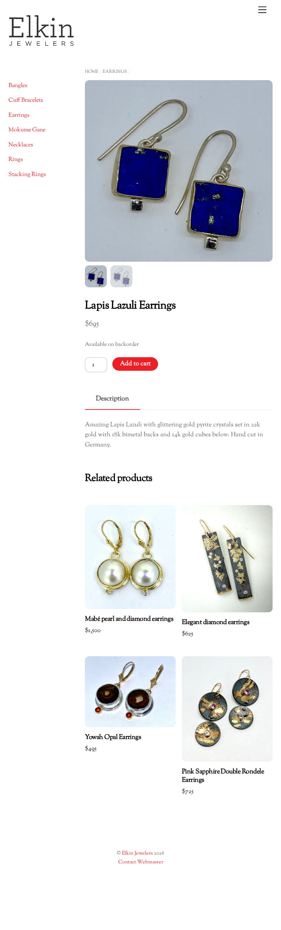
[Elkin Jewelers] (41, 44)
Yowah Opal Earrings (113, 737)
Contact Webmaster (140, 862)
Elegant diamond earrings (215, 623)
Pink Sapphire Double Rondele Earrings (223, 776)
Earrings (115, 71)
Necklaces (20, 145)
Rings (15, 160)
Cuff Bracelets (25, 100)
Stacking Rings (27, 175)
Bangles (17, 86)
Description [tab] (112, 399)
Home (91, 71)
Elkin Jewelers (137, 853)
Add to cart (135, 363)
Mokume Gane (26, 130)
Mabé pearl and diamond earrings (129, 619)
